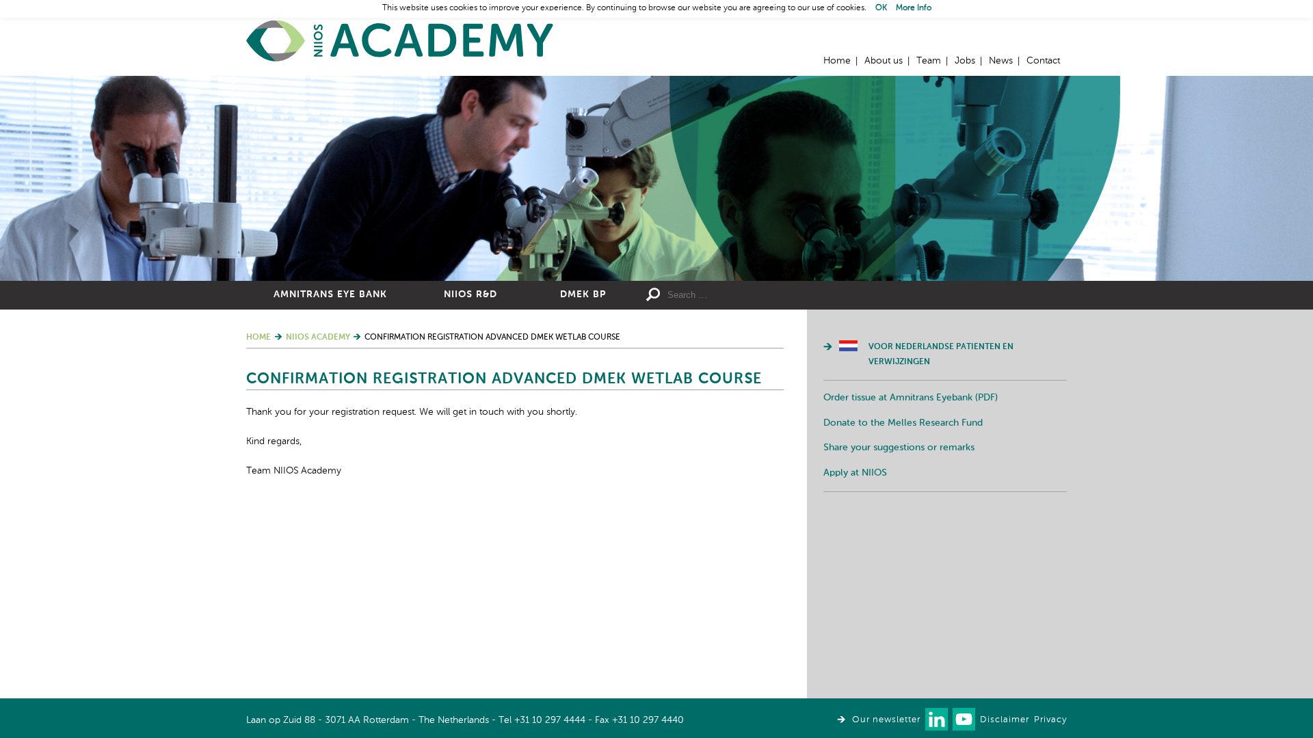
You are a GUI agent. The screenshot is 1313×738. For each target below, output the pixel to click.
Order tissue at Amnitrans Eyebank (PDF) (910, 397)
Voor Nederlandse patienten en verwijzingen (940, 354)
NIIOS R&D (470, 294)
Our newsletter (886, 719)
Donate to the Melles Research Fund (903, 423)
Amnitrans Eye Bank (330, 294)
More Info (913, 8)
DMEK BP (583, 294)
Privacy (1050, 719)
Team (928, 61)
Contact (1043, 61)
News (1001, 61)
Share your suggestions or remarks (898, 447)
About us (883, 61)
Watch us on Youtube (964, 719)
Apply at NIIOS (855, 473)
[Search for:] (767, 295)
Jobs (965, 61)
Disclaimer (1004, 719)
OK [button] (881, 8)
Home (400, 41)
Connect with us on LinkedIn (936, 719)
